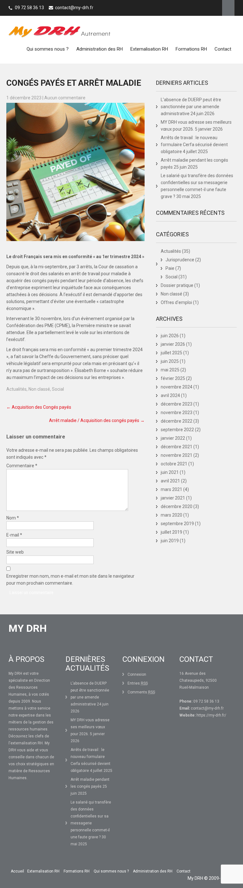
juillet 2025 (171, 352)
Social (58, 389)
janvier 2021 (173, 497)
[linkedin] (228, 8)
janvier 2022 (173, 438)
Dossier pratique (177, 285)
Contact (223, 49)
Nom (12, 517)
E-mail (14, 534)
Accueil (17, 871)
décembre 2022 (176, 421)
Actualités (16, 389)
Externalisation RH (149, 49)
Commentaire (21, 465)
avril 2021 (170, 480)
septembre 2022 (177, 429)
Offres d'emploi (176, 302)
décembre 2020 (176, 506)
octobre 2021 (174, 463)
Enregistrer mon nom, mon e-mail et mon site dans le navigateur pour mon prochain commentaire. (70, 580)
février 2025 (173, 378)
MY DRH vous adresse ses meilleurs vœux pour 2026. (90, 727)
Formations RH (191, 49)
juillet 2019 (171, 532)
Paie (169, 268)
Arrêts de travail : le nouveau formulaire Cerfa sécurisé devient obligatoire (194, 144)
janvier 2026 (173, 344)
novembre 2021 (176, 455)
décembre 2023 (176, 404)
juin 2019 (170, 540)
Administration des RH (99, 49)
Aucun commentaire (64, 97)
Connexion (137, 674)
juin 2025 (170, 361)
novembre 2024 (176, 386)
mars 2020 (171, 515)
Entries (138, 683)
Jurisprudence (179, 259)
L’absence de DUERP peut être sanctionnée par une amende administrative (191, 106)
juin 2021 (170, 472)
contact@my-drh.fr (74, 7)
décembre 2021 (176, 446)
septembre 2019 (177, 523)
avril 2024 (170, 395)
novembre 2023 (176, 412)
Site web (15, 552)
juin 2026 (170, 335)
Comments (141, 692)
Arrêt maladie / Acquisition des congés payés (97, 420)
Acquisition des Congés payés (38, 407)
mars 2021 (171, 489)
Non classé (39, 389)
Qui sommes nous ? (48, 49)
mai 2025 (170, 369)
